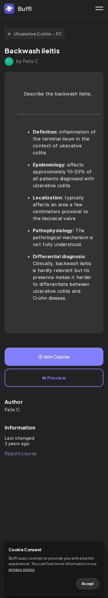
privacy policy (21, 569)
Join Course (56, 357)
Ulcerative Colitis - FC (38, 33)
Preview (56, 378)
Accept (88, 584)
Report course (21, 453)
